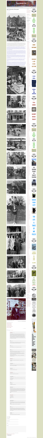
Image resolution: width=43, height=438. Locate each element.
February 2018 (28, 167)
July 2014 (28, 220)
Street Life (28, 39)
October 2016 (28, 187)
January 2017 (28, 183)
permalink (14, 332)
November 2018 (28, 156)
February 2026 (28, 49)
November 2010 (28, 274)
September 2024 (28, 70)
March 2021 (28, 122)
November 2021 (28, 112)
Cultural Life (28, 28)
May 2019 (28, 149)
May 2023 (28, 90)
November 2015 (28, 200)
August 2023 (28, 86)
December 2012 (28, 243)
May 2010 (28, 281)
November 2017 (28, 171)
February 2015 (28, 211)
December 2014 (28, 214)
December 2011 (28, 258)
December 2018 (28, 155)
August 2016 (28, 189)
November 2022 (28, 97)
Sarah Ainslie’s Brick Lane (9, 324)
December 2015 (28, 199)
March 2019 (28, 151)
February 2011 (28, 270)
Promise (35, 7)
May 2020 (28, 134)
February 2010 (28, 285)
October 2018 (28, 157)
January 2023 (28, 95)
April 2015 (28, 209)
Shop (33, 7)
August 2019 (28, 145)
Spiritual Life (28, 38)
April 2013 (28, 238)
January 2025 (28, 65)
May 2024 (28, 75)
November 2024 (28, 68)
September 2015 (28, 203)
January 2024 (28, 80)
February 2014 (28, 226)
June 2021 (28, 118)
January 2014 (28, 227)
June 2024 (28, 74)
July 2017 (28, 176)
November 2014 (28, 215)
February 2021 (28, 123)
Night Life (28, 33)
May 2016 (28, 193)
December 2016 (28, 184)
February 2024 (28, 79)
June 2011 (28, 265)
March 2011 (28, 269)
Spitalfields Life (21, 3)
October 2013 (28, 231)
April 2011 (28, 268)
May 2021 (28, 119)
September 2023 (28, 85)
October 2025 (28, 54)
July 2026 (28, 43)
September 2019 (28, 144)
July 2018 (28, 161)
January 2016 (28, 198)
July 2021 (28, 117)
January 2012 (28, 257)
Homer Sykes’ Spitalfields (9, 327)
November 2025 (28, 53)
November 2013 (28, 230)
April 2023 (28, 91)
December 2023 (28, 81)
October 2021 (28, 113)
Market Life (28, 32)
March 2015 (28, 210)
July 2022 (28, 102)
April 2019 (28, 150)
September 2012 (28, 247)
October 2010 (28, 275)
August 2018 (28, 160)
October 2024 (28, 69)
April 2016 (28, 194)
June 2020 (28, 133)
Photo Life (25, 328)
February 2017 (28, 182)
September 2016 (28, 188)
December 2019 (28, 140)
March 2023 (28, 92)
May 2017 (28, 178)
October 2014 (28, 216)
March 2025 (28, 63)
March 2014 (28, 225)
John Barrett (11, 332)
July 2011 (28, 264)
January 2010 (28, 286)
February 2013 (28, 241)
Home (31, 7)
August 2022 (28, 101)
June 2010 (28, 280)
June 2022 (28, 103)
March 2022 (28, 107)
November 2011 (28, 259)
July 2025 (28, 58)
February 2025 (28, 64)
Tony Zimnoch (11, 372)
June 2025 (28, 59)
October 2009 (28, 290)
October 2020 (28, 128)
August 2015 (28, 204)
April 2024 (28, 76)
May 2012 (28, 252)
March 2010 (28, 284)
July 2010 (28, 279)
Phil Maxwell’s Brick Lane (9, 323)
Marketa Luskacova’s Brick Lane (10, 326)
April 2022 (28, 106)
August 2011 (28, 263)
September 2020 (28, 129)
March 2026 (28, 48)
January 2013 (28, 242)
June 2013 (28, 236)
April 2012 (28, 253)
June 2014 (28, 221)
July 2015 (28, 205)
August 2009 (28, 292)
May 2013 (28, 237)
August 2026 (28, 42)
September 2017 (28, 173)
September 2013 (28, 232)
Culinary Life (28, 27)
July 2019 (28, 146)
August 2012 (28, 248)
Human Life (28, 29)
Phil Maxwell (11, 358)
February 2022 (28, 108)
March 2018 (28, 166)
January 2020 (28, 139)
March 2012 (28, 254)
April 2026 (28, 47)
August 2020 (28, 130)
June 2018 (28, 162)
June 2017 (28, 177)
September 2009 (28, 291)
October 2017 (28, 172)
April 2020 (28, 135)
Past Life (28, 34)
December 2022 (28, 96)
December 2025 (28, 52)
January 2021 (28, 124)
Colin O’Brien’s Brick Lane (9, 325)
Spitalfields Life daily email (29, 15)
